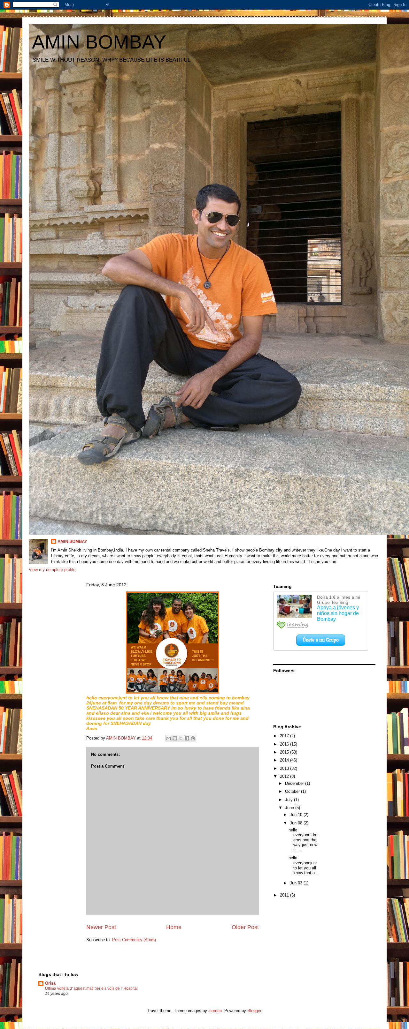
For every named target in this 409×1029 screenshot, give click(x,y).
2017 (285, 735)
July (289, 799)
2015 (285, 752)
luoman (215, 1010)
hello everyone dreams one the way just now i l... (303, 840)
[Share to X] (181, 738)
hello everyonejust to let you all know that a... (304, 865)
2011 (285, 895)
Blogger (254, 1010)
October (293, 791)
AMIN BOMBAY (99, 42)
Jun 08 (297, 823)
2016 (285, 744)
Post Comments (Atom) (134, 939)
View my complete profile (52, 569)
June (290, 807)
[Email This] (169, 738)
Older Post (245, 927)
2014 (285, 760)
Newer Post (101, 927)
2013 (285, 768)
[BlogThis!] (175, 738)
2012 (285, 776)
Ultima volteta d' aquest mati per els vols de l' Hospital (91, 988)
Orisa (50, 983)
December (295, 783)
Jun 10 (297, 814)
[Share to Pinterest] (193, 738)
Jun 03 (297, 883)
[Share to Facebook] (187, 738)
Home (173, 927)
